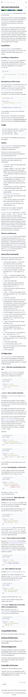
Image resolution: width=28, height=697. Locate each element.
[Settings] (26, 2)
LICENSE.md (6, 675)
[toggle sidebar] (1, 2)
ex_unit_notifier (5, 643)
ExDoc (8, 692)
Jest (5, 659)
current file (16, 690)
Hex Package (4, 690)
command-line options (18, 119)
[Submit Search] (5, 2)
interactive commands (20, 121)
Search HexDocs (22, 690)
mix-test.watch (22, 18)
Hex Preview (10, 690)
